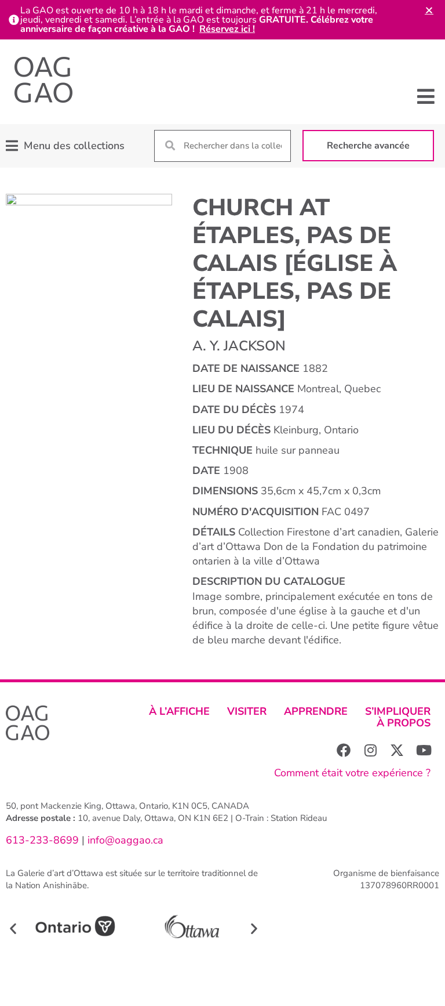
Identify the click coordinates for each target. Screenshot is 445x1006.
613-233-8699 (42, 840)
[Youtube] (424, 750)
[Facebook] (344, 750)
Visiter (247, 711)
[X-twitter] (397, 750)
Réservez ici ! (227, 29)
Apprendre (316, 711)
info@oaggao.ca (124, 840)
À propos (404, 723)
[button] (426, 96)
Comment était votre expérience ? (352, 773)
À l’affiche (179, 711)
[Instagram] (370, 750)
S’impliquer (398, 711)
